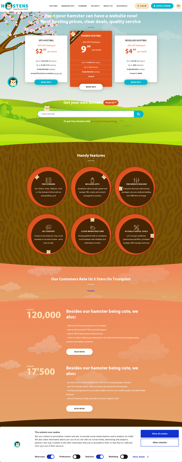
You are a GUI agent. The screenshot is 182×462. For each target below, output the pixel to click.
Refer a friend (163, 6)
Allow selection (160, 442)
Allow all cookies (160, 434)
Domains (82, 6)
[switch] (76, 457)
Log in (143, 6)
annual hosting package (104, 121)
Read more (79, 352)
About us (108, 6)
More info (46, 82)
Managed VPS (68, 6)
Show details (139, 457)
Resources (122, 6)
